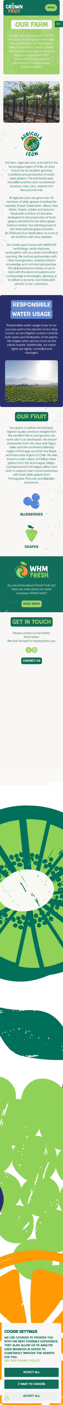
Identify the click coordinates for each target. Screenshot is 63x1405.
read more (31, 604)
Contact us (31, 661)
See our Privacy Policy (22, 1360)
